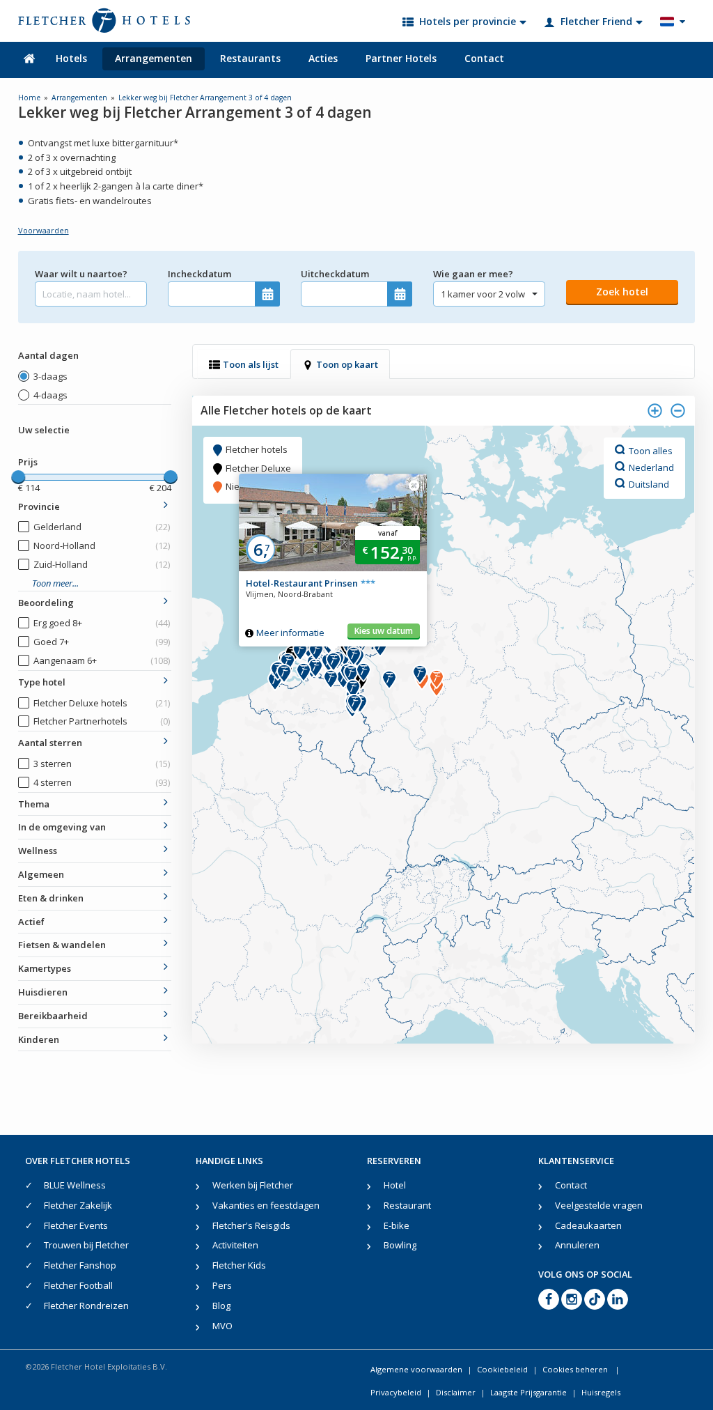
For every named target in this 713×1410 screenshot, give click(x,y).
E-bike (396, 1225)
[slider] (18, 477)
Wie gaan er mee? (473, 274)
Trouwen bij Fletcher (86, 1245)
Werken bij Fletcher (252, 1185)
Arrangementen (153, 58)
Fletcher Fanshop (80, 1265)
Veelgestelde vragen (599, 1205)
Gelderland (102, 526)
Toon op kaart (347, 364)
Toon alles (651, 450)
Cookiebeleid (502, 1369)
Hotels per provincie (467, 21)
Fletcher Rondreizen (86, 1305)
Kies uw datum (383, 631)
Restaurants (250, 58)
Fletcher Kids (239, 1265)
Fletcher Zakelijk (78, 1205)
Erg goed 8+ (102, 623)
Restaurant (407, 1205)
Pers (222, 1285)
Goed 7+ (102, 641)
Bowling (400, 1245)
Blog (221, 1305)
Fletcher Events (76, 1225)
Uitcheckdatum (335, 274)
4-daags (50, 395)
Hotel (395, 1185)
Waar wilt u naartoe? (81, 274)
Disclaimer (456, 1392)
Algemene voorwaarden (416, 1369)
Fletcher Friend (596, 21)
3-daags (50, 376)
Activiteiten (235, 1245)
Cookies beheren (576, 1369)
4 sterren (102, 782)
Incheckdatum (199, 274)
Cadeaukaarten (588, 1225)
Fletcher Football (78, 1285)
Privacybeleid (395, 1392)
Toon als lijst (251, 364)
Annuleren (577, 1245)
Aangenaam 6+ (102, 660)
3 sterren (102, 763)
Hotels (71, 58)
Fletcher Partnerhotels (102, 721)
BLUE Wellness (75, 1185)
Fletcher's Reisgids (251, 1225)
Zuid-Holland (102, 564)
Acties (323, 58)
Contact (484, 58)
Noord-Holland (102, 545)
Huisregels (600, 1392)
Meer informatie (290, 632)
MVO (222, 1325)
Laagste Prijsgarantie (528, 1392)
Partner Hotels (401, 58)
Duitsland (649, 483)
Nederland (651, 466)
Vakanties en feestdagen (266, 1205)
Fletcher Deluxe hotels (102, 703)
